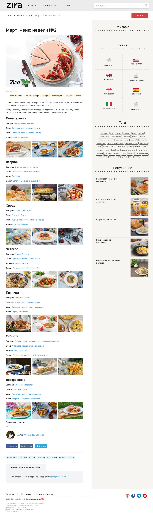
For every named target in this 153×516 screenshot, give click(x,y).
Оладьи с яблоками (23, 210)
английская (109, 79)
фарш (130, 157)
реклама (100, 153)
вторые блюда (12, 457)
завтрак (142, 137)
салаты (71, 457)
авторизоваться (58, 476)
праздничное (142, 150)
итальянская (109, 108)
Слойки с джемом (20, 137)
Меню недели (57, 95)
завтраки (41, 457)
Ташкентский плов (20, 263)
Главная (9, 15)
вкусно (141, 133)
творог (111, 157)
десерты (32, 457)
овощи (145, 147)
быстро (118, 133)
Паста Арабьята (19, 215)
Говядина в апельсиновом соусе (26, 132)
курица (105, 147)
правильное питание (128, 150)
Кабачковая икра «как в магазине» (106, 180)
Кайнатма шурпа (19, 389)
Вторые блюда (24, 15)
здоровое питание (121, 140)
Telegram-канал (44, 494)
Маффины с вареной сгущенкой (26, 398)
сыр (105, 157)
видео (134, 133)
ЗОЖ (111, 133)
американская (135, 63)
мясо (130, 147)
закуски (110, 140)
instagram (104, 133)
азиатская (109, 65)
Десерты (36, 95)
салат (124, 153)
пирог (108, 150)
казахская (136, 109)
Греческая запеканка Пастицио (26, 171)
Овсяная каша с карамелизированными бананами (37, 341)
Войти (140, 15)
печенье (100, 150)
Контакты (25, 494)
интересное (101, 143)
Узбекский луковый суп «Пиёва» (26, 258)
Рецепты (34, 5)
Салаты (78, 95)
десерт (134, 137)
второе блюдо (104, 137)
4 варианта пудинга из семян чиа (106, 200)
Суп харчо (16, 176)
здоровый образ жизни (138, 140)
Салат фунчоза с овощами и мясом (108, 261)
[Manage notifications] (6, 510)
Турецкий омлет (22, 254)
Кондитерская (50, 5)
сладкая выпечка (142, 153)
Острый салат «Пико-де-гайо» (26, 268)
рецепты (62, 457)
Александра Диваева (34, 434)
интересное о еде (132, 143)
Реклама (10, 494)
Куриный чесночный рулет (26, 167)
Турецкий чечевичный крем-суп (26, 128)
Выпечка (27, 95)
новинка (137, 147)
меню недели (52, 457)
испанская (136, 93)
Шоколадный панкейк (24, 123)
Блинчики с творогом (24, 384)
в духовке (126, 133)
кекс (99, 147)
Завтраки (46, 95)
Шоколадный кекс (20, 224)
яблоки (145, 157)
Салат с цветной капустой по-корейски (30, 355)
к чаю (112, 147)
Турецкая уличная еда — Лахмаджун (28, 307)
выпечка (23, 457)
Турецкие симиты (22, 297)
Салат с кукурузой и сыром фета (27, 181)
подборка (115, 150)
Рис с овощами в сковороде (103, 241)
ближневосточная (136, 80)
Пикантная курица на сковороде (26, 394)
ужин (124, 157)
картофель (144, 143)
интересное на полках (115, 143)
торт (118, 157)
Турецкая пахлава (20, 311)
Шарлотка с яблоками (106, 219)
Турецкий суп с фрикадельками (26, 302)
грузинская (109, 93)
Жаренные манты (19, 350)
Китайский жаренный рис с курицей (28, 346)
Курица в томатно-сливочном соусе (28, 219)
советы (99, 157)
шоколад (137, 157)
